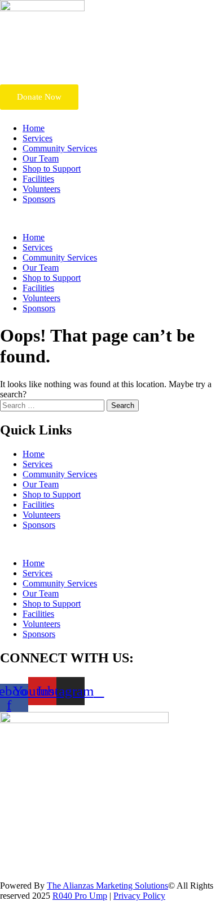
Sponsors (39, 199)
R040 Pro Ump (79, 895)
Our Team (41, 158)
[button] (110, 218)
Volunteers (41, 189)
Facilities (38, 178)
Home (34, 128)
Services (37, 138)
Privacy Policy (139, 895)
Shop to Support (52, 168)
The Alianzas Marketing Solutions (107, 885)
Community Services (60, 148)
